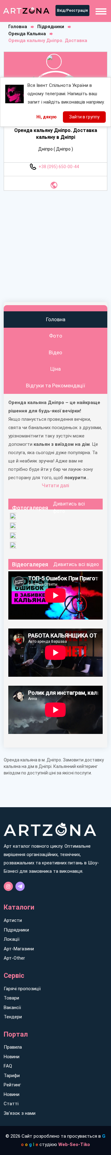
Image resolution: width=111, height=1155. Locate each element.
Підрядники (50, 26)
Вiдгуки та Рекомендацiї (55, 385)
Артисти (13, 920)
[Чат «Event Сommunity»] (20, 886)
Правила (13, 1047)
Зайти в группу (84, 116)
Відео (55, 352)
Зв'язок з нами (19, 1113)
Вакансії (12, 1007)
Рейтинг (12, 1085)
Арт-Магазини (19, 949)
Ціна (55, 369)
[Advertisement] (55, 246)
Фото (55, 336)
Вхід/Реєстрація (72, 10)
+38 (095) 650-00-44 (59, 166)
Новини (11, 1056)
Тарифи (12, 1075)
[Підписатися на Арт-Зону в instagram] (8, 886)
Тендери (13, 1017)
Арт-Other (14, 958)
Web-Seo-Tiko (74, 1144)
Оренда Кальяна (27, 33)
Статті (11, 1103)
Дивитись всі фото (69, 507)
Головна (17, 26)
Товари (11, 998)
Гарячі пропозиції (22, 988)
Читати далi (55, 485)
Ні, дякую (46, 116)
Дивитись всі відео (76, 564)
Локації (11, 939)
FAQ (8, 1066)
